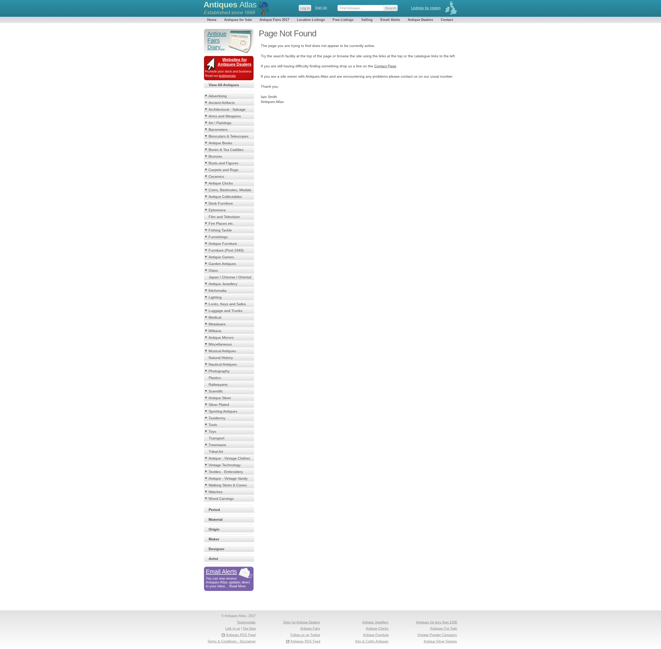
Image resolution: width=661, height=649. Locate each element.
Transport (216, 438)
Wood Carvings (221, 498)
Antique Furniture (223, 244)
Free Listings (343, 20)
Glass (213, 270)
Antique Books (220, 143)
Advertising (218, 96)
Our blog (249, 628)
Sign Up (321, 8)
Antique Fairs (310, 628)
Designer (216, 549)
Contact (447, 20)
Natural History (221, 358)
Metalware (217, 324)
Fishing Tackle (220, 230)
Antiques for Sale (238, 20)
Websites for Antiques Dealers (234, 62)
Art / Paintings (220, 123)
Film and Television (224, 217)
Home (211, 20)
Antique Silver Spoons (440, 641)
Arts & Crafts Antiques (372, 641)
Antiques (229, 4)
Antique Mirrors (221, 337)
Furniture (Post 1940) (226, 250)
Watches (216, 492)
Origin (214, 529)
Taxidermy (217, 418)
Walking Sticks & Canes (228, 485)
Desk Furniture (221, 203)
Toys (212, 431)
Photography (219, 371)
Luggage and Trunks (225, 311)
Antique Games (221, 257)
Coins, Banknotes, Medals (230, 190)
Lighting (215, 297)
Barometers (218, 129)
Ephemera (217, 210)
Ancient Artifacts (222, 103)
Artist (213, 559)
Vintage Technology (225, 465)
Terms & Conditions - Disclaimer (231, 641)
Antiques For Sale (443, 628)
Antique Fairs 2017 (274, 20)
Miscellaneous (220, 344)
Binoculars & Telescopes (228, 136)
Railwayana (218, 384)
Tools (213, 425)
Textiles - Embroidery (226, 472)
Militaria (215, 331)
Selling (367, 20)
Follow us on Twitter (305, 635)
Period (214, 510)
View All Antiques (224, 85)
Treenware (217, 445)
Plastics (215, 378)
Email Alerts (390, 20)
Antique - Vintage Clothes (229, 458)
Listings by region (425, 8)
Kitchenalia (217, 291)
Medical (215, 317)
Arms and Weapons (225, 116)
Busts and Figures (223, 163)
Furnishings (218, 237)
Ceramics (216, 176)
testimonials (227, 76)
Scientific (216, 391)
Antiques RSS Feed (305, 641)
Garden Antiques (222, 264)
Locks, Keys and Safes (227, 304)
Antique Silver (220, 398)
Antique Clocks (221, 183)
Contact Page (385, 66)
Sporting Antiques (223, 411)
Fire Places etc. (221, 223)
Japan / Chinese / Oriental (230, 277)
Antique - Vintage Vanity (228, 478)
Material (216, 519)
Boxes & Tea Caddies (226, 150)
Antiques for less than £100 (436, 622)
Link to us (232, 628)
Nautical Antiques (223, 364)
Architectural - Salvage (227, 109)
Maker (214, 539)
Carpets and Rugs (223, 170)
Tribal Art (216, 452)
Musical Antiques (222, 351)
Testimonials (246, 622)
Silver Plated (219, 405)
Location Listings (311, 20)
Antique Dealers (420, 20)
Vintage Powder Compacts (437, 635)
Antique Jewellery (223, 284)
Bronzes (215, 156)
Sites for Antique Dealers (301, 622)
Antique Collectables (225, 197)
